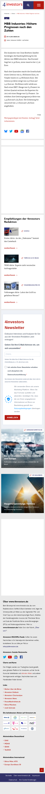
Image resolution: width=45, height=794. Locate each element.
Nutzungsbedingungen (22, 408)
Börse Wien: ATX (11, 761)
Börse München (10, 704)
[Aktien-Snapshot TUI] (15, 729)
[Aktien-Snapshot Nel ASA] (32, 723)
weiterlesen (9, 247)
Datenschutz (13, 779)
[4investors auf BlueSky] (5, 131)
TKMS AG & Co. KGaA (31, 258)
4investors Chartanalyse (13, 695)
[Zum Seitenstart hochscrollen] (42, 770)
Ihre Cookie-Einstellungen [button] (27, 779)
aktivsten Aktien (26, 673)
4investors (6, 13)
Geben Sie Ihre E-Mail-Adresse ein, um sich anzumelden (22, 346)
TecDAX (8, 750)
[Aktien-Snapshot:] (6, 18)
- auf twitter (25, 40)
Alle (38, 5)
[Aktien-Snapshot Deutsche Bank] (6, 723)
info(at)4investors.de (10, 646)
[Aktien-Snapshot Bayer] (15, 718)
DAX (6, 740)
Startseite (8, 775)
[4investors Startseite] (12, 4)
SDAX (7, 746)
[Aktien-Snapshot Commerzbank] (32, 718)
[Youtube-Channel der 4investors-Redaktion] (16, 131)
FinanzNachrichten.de (12, 701)
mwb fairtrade (10, 708)
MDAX (7, 743)
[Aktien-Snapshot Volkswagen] (32, 729)
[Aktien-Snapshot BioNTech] (23, 718)
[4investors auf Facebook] (27, 131)
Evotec (27, 231)
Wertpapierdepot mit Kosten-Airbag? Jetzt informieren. (22, 120)
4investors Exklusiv (12, 692)
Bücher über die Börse (13, 689)
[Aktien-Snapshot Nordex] (6, 729)
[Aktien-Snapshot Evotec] (23, 723)
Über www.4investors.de (22, 775)
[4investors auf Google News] (22, 131)
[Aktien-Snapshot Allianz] (6, 718)
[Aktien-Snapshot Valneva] (23, 729)
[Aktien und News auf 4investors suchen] (28, 5)
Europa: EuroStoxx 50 (13, 764)
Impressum (36, 775)
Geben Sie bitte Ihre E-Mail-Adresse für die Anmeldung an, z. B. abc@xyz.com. (19, 361)
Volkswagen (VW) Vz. (32, 285)
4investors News (11, 698)
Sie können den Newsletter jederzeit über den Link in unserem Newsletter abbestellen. (22, 380)
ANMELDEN (12, 418)
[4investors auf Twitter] (10, 131)
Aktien (13, 13)
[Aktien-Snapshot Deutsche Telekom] (15, 723)
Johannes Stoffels (16, 40)
